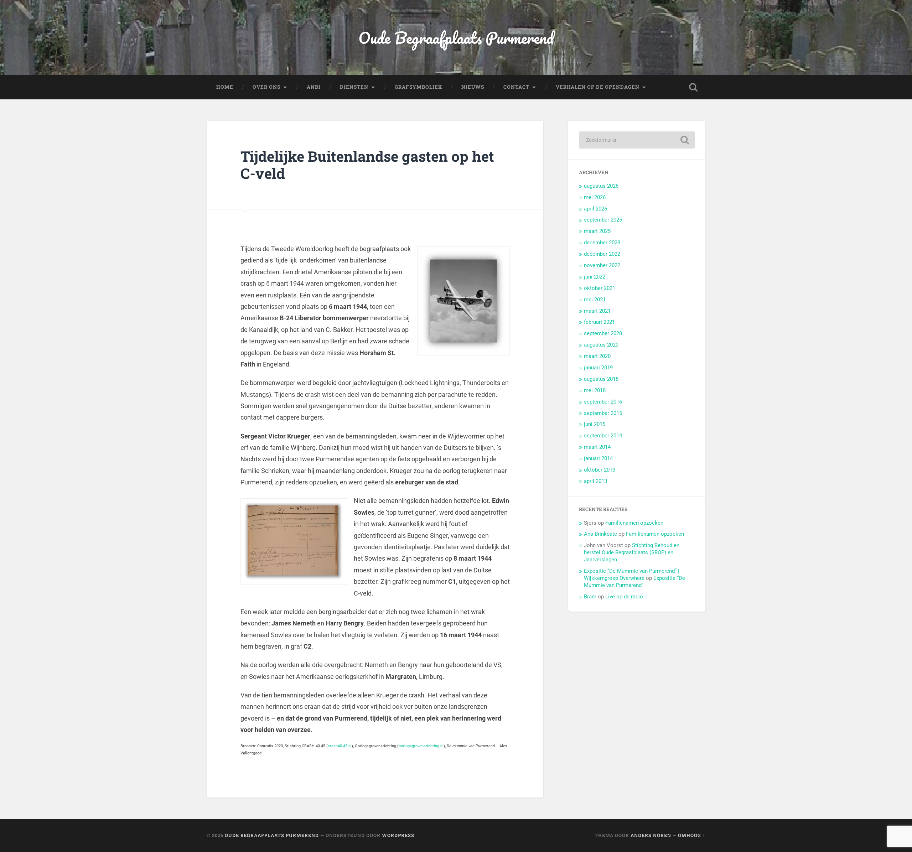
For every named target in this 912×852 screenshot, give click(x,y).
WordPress (398, 835)
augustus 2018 (601, 379)
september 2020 (603, 333)
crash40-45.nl (340, 746)
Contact (516, 87)
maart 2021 (597, 311)
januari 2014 (598, 458)
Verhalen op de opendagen (597, 87)
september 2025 (603, 220)
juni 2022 (594, 277)
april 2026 (595, 209)
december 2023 (602, 242)
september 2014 (603, 435)
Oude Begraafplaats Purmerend (456, 37)
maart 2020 (597, 356)
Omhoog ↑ (691, 835)
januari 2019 (598, 367)
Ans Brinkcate (600, 534)
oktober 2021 (599, 288)
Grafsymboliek (418, 87)
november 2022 (602, 265)
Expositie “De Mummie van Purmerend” (634, 581)
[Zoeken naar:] (637, 140)
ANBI (314, 87)
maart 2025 (597, 231)
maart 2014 (597, 447)
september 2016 (603, 402)
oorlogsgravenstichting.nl (421, 746)
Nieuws (472, 87)
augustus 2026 (601, 186)
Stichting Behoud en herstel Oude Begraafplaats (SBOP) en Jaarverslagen (631, 552)
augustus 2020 (601, 345)
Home (224, 87)
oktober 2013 (599, 470)
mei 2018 (595, 390)
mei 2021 (595, 299)
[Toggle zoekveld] (693, 87)
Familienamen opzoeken (634, 523)
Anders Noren (651, 835)
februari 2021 (599, 322)
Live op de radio (624, 596)
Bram (590, 596)
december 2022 (602, 254)
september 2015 (603, 413)
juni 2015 (594, 424)
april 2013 (595, 481)
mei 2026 (595, 197)
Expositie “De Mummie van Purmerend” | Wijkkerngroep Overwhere (631, 574)
